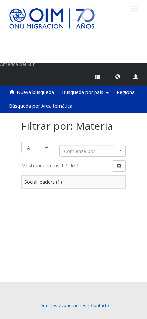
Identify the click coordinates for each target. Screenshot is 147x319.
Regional (126, 92)
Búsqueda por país (84, 92)
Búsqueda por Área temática (40, 106)
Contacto (100, 305)
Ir (119, 151)
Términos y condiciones (62, 305)
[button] (117, 76)
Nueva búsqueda (35, 92)
